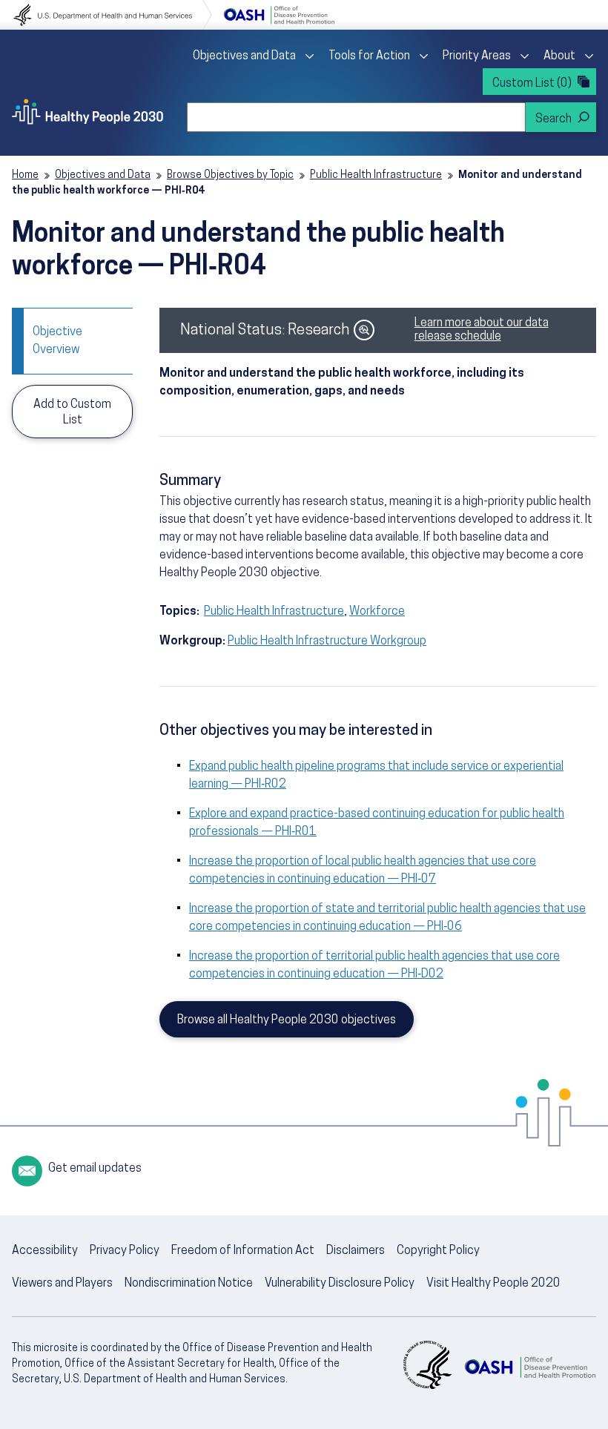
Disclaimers (355, 1251)
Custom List (532, 84)
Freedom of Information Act (242, 1251)
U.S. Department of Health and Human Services (113, 15)
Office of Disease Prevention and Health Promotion (279, 15)
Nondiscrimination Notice (189, 1284)
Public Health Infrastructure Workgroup (327, 641)
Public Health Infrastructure (376, 175)
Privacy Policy (124, 1251)
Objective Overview (57, 341)
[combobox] (356, 117)
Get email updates (95, 1169)
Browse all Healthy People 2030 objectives (286, 1020)
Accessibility (45, 1251)
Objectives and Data (244, 56)
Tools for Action (369, 56)
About (559, 56)
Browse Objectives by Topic (230, 175)
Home (25, 175)
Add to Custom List (72, 412)
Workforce (377, 612)
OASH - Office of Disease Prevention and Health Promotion (529, 1366)
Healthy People (87, 111)
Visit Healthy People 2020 (493, 1284)
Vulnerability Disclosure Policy (339, 1284)
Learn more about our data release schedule (481, 330)
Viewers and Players (62, 1284)
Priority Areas (477, 56)
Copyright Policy (438, 1251)
